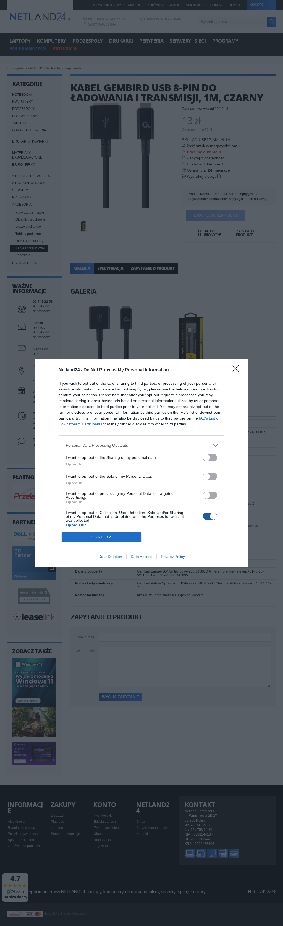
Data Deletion (110, 556)
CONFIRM (101, 537)
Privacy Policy (173, 556)
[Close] (237, 370)
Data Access (141, 556)
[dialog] (141, 463)
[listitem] (141, 445)
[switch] (210, 457)
